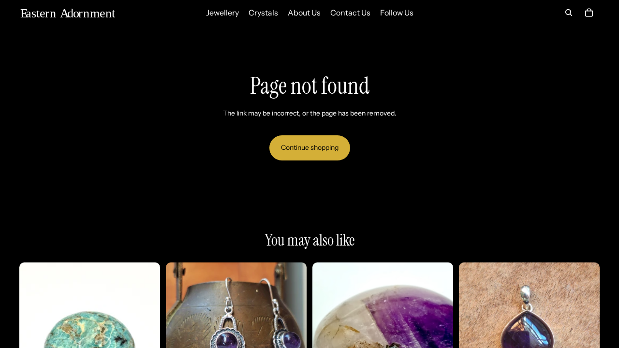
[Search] (568, 12)
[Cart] (589, 12)
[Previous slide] (180, 333)
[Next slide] (292, 333)
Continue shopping (310, 147)
